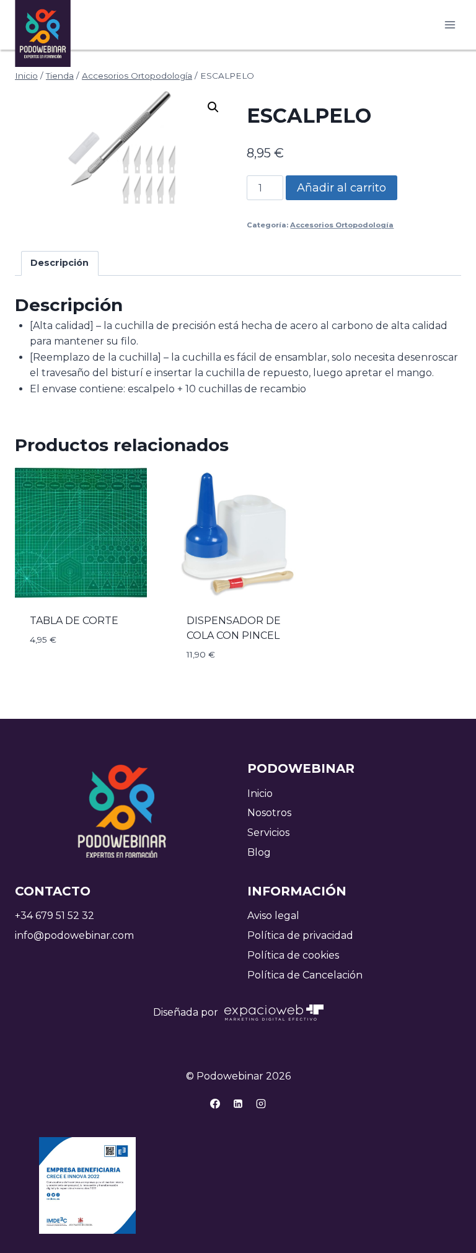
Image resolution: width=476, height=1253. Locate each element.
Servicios (268, 832)
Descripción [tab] (59, 262)
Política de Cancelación (305, 975)
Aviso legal (273, 915)
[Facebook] (215, 1104)
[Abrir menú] (449, 24)
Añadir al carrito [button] (79, 661)
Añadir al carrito (341, 188)
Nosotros (269, 813)
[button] (213, 107)
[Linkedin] (238, 1104)
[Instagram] (261, 1104)
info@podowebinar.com (74, 935)
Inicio (260, 793)
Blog (259, 852)
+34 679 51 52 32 (54, 915)
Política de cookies (293, 955)
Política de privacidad (300, 935)
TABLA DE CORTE (74, 620)
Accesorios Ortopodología (342, 225)
